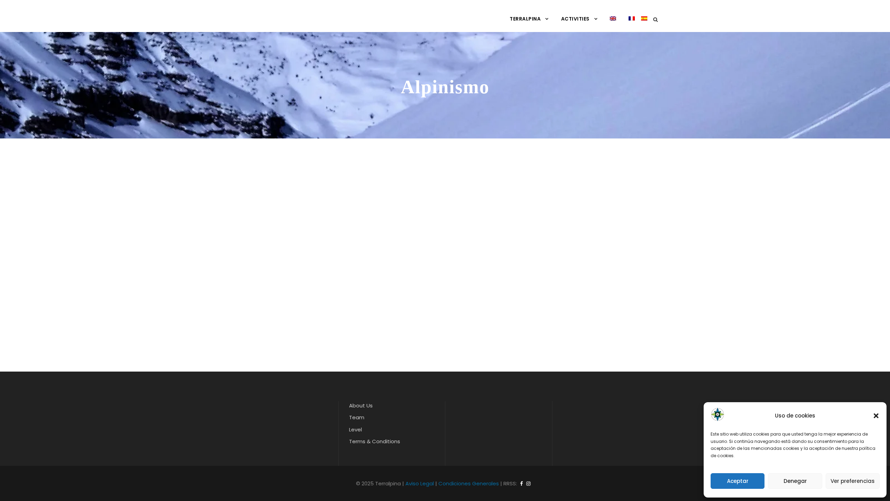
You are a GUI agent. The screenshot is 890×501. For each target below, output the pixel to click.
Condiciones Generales (468, 483)
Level (355, 429)
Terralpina (525, 18)
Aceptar (738, 481)
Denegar (795, 481)
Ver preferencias (853, 481)
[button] (876, 415)
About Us (361, 405)
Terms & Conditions (374, 441)
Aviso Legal (419, 483)
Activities (575, 18)
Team (356, 417)
